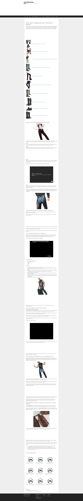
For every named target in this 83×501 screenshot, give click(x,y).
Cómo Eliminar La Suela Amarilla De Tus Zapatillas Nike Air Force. (30, 463)
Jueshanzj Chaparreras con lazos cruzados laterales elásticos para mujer (41, 84)
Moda (29, 16)
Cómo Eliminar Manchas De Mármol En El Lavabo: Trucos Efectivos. (40, 463)
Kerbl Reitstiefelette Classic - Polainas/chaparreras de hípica (40, 108)
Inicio (25, 16)
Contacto (53, 16)
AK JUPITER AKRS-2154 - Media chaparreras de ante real (39, 115)
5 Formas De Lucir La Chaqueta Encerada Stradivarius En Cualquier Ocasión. (50, 474)
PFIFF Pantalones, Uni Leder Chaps (37, 76)
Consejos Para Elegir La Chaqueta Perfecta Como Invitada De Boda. (30, 473)
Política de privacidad (38, 497)
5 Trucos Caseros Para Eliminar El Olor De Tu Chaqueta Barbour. (49, 463)
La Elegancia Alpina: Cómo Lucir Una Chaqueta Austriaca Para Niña (50, 484)
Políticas (56, 16)
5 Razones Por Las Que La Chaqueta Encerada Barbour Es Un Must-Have (40, 484)
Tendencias (43, 16)
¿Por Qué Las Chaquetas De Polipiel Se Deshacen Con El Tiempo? (40, 473)
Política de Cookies (38, 498)
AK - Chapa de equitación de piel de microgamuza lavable (40, 93)
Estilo (40, 16)
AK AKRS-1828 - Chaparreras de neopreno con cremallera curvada (41, 67)
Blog (27, 16)
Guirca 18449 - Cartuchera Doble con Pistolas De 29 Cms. (40, 51)
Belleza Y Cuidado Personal (35, 16)
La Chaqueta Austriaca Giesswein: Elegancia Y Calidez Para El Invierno (30, 484)
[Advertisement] (41, 10)
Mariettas (30, 2)
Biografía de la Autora (48, 16)
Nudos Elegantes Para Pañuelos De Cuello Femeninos (32, 490)
